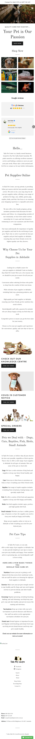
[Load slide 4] (20, 21)
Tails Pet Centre (14, 734)
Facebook (18, 666)
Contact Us (17, 686)
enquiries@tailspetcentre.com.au (14, 718)
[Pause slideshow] (27, 21)
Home (17, 675)
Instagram (18, 669)
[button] (1, 126)
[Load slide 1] (15, 21)
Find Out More (8, 365)
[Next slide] (31, 21)
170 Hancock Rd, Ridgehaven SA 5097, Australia (18, 721)
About (17, 678)
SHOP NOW (17, 43)
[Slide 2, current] (17, 21)
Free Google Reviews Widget (18, 138)
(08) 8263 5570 (9, 713)
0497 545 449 (26, 2)
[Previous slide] (4, 21)
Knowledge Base (17, 683)
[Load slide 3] (18, 21)
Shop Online (17, 681)
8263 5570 (16, 2)
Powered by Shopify (23, 734)
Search (17, 673)
